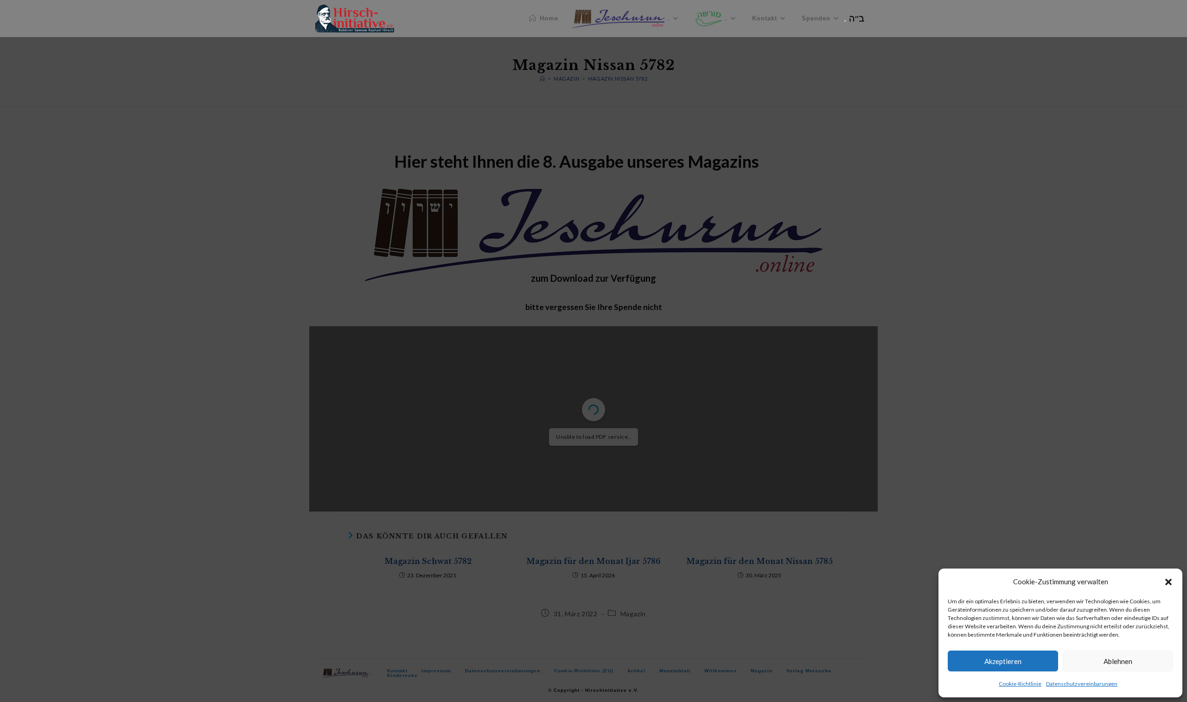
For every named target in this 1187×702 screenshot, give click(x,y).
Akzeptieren (1002, 661)
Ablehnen (1118, 661)
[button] (1168, 582)
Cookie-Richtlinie (1020, 683)
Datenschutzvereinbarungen (1081, 683)
